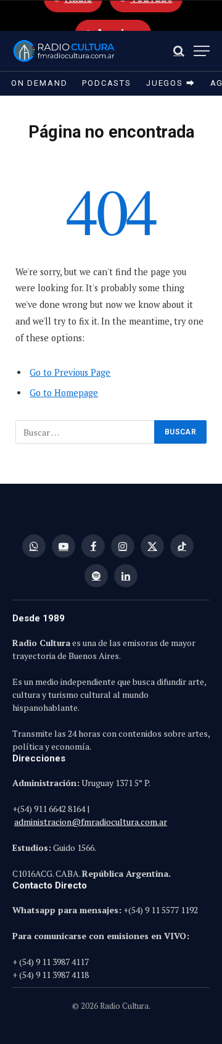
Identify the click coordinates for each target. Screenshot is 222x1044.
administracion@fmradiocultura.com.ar (90, 821)
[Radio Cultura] (63, 51)
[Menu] (202, 51)
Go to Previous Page (70, 372)
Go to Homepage (64, 393)
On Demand (39, 83)
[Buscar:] (85, 432)
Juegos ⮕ (170, 83)
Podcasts (106, 83)
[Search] (179, 51)
